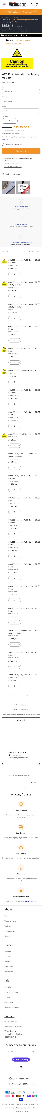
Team (6, 916)
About (8, 909)
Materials (7, 962)
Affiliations (8, 1002)
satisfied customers (29, 901)
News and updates (11, 1007)
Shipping (4, 133)
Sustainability (9, 931)
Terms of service (33, 1108)
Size (3, 87)
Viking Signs (11, 1104)
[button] (4, 4)
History (7, 936)
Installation (8, 972)
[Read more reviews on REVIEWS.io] (30, 787)
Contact (9, 1016)
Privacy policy (35, 1104)
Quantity (5, 116)
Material (4, 97)
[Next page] (33, 695)
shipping (20, 714)
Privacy (7, 997)
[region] (21, 764)
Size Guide (8, 967)
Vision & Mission (10, 921)
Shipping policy (21, 1108)
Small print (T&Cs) (11, 992)
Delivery (7, 951)
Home (10, 40)
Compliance (9, 987)
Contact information (22, 1111)
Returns (7, 957)
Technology (8, 926)
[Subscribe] (33, 1051)
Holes (4, 107)
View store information (13, 167)
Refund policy (9, 1108)
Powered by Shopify (22, 1104)
